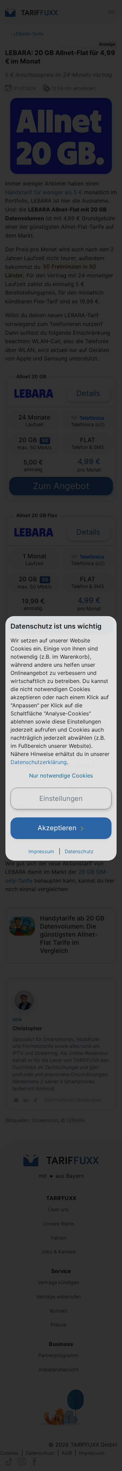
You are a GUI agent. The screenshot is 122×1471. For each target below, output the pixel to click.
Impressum (41, 851)
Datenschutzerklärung (39, 762)
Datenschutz (79, 851)
